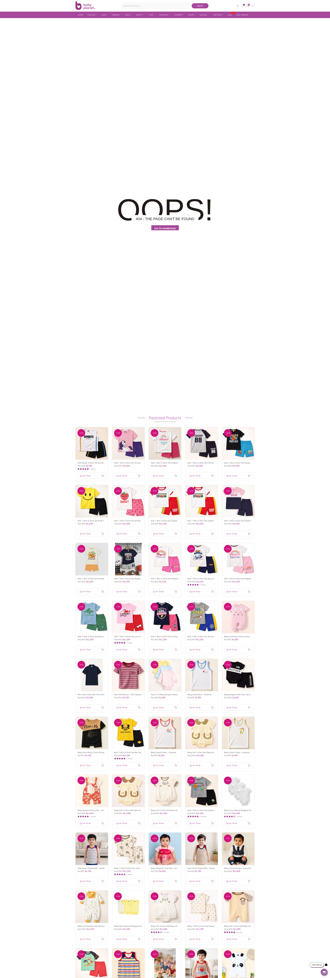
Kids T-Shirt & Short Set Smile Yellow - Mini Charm (98, 521)
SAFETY (139, 15)
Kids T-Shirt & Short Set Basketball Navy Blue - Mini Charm (139, 579)
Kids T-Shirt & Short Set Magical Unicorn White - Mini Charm (249, 579)
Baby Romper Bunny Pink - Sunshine (93, 810)
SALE (231, 14)
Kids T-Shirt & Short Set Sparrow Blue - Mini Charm (99, 636)
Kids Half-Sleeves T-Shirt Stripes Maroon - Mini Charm (136, 694)
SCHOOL (203, 15)
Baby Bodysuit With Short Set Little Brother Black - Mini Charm (250, 694)
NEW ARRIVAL (242, 15)
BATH (127, 15)
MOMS (191, 15)
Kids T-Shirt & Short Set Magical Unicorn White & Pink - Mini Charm (179, 579)
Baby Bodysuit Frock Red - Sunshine (166, 868)
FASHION (91, 15)
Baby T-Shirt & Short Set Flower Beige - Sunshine (208, 926)
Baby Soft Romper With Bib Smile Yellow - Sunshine (99, 926)
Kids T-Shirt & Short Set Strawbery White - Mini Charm (137, 521)
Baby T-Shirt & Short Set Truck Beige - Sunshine (134, 868)
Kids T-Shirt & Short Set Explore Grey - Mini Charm (208, 810)
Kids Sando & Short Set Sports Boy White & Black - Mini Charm (104, 463)
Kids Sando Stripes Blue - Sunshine (202, 868)
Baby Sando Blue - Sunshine (199, 694)
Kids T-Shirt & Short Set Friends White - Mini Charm (99, 579)
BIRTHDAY (217, 15)
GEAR (103, 15)
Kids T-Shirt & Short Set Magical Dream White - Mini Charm (175, 463)
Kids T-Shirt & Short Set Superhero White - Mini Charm (173, 521)
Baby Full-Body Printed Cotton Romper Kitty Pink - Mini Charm (250, 636)
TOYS (150, 15)
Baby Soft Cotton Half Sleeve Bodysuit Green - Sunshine (211, 752)
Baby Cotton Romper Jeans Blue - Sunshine (242, 868)
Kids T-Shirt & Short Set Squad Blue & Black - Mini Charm (248, 463)
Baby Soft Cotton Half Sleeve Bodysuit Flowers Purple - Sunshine (178, 926)
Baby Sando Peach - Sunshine (163, 752)
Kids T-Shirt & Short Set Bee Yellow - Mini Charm (134, 752)
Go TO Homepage (165, 228)
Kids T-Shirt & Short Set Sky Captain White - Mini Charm (210, 579)
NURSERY (178, 15)
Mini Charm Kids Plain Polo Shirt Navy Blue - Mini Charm (101, 694)
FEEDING (115, 15)
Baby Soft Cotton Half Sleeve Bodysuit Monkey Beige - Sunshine (251, 926)
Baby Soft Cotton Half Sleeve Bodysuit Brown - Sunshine (138, 810)
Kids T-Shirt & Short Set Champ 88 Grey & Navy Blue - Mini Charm (215, 463)
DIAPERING (163, 15)
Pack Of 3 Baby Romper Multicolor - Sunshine (170, 694)
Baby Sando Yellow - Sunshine (237, 752)
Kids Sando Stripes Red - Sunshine (92, 868)
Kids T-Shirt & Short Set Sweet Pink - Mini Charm (244, 521)
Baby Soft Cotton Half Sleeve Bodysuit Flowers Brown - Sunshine (178, 810)
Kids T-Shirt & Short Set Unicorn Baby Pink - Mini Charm (137, 463)
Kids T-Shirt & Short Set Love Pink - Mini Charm (134, 636)
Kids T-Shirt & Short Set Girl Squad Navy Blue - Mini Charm (175, 636)
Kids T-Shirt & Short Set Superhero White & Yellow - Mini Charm (214, 521)
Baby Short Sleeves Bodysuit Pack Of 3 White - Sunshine (248, 810)
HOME (80, 15)
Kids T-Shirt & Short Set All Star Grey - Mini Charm (208, 636)
